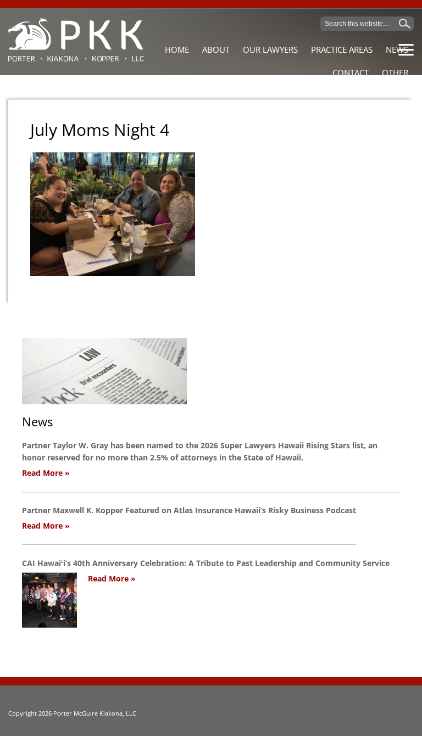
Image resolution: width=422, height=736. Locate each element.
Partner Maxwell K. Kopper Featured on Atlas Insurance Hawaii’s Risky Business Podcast (189, 510)
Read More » (46, 473)
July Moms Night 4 (99, 129)
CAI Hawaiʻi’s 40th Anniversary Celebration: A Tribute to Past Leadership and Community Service (206, 563)
